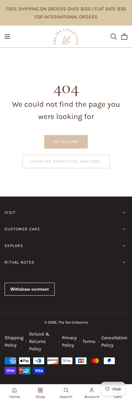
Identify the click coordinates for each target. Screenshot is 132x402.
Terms (89, 341)
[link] (66, 142)
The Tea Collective (73, 322)
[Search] (114, 37)
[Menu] (7, 36)
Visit (10, 212)
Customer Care (22, 229)
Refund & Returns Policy (39, 341)
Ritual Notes (20, 262)
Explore (14, 245)
